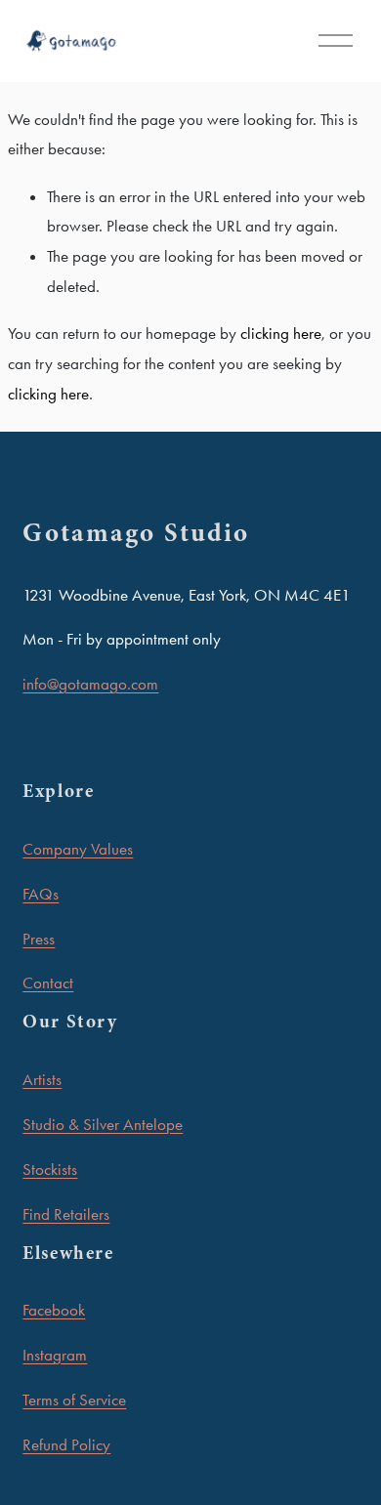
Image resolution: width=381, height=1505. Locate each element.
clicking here (280, 333)
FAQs (40, 893)
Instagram (54, 1354)
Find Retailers (65, 1214)
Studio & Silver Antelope (102, 1124)
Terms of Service (74, 1399)
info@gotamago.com (90, 683)
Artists (42, 1079)
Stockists (49, 1169)
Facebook (53, 1309)
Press (38, 938)
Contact (47, 982)
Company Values (77, 848)
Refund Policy (66, 1444)
